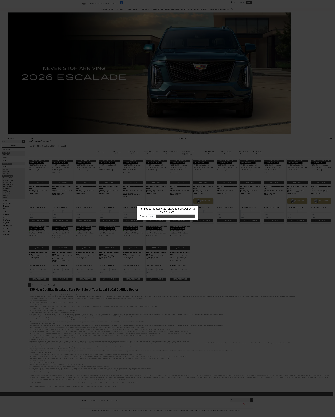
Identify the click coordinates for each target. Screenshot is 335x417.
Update (175, 216)
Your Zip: (145, 216)
